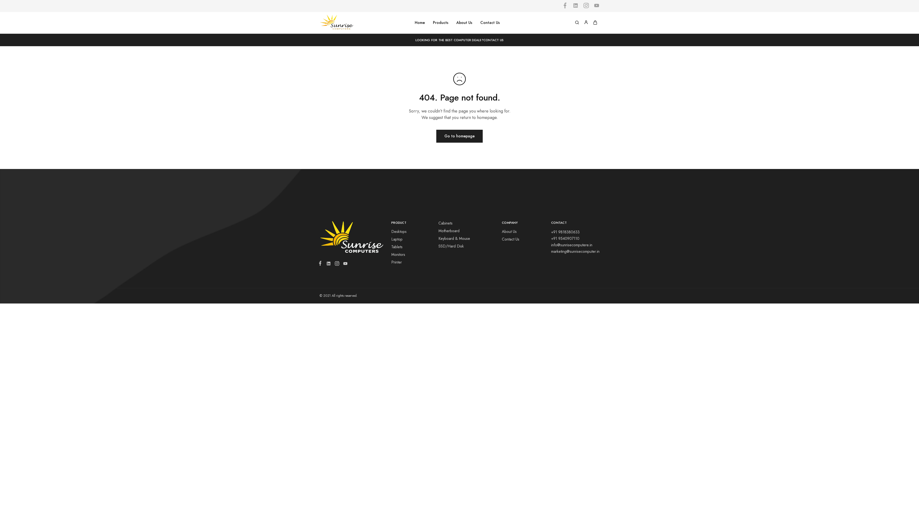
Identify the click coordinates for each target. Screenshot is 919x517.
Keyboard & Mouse (454, 238)
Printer (396, 262)
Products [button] (440, 22)
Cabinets (445, 223)
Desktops (399, 231)
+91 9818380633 (565, 232)
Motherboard (449, 231)
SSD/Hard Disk (451, 246)
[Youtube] (344, 264)
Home (420, 22)
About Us (464, 22)
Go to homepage (459, 136)
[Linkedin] (328, 264)
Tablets (397, 247)
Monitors (398, 254)
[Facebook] (321, 264)
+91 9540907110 (565, 238)
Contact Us (490, 22)
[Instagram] (337, 264)
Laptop (397, 239)
